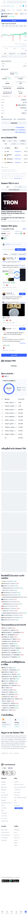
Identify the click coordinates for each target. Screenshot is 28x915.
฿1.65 (9, 662)
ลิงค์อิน (15, 840)
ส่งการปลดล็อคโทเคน (21, 129)
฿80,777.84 (11, 673)
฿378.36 (10, 686)
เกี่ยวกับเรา (16, 776)
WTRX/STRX (18, 155)
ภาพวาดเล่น (4, 813)
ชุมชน (15, 827)
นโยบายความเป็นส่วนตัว (19, 781)
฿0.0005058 (13, 649)
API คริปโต (3, 792)
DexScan (3, 794)
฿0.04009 (11, 640)
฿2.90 (7, 682)
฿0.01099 (11, 645)
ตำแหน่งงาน (17, 800)
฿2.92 (10, 691)
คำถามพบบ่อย (4, 832)
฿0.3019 (12, 671)
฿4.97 (9, 704)
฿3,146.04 (10, 675)
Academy (3, 776)
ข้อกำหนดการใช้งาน (19, 779)
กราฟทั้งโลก (4, 802)
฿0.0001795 (11, 700)
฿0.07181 (11, 669)
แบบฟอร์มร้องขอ (5, 827)
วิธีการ (15, 797)
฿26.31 (8, 695)
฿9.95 (10, 631)
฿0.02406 (13, 642)
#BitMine (4, 261)
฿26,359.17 (10, 677)
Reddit (15, 837)
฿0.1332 (10, 638)
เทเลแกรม (16, 829)
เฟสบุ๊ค (15, 835)
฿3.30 (9, 622)
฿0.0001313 (10, 689)
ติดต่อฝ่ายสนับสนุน (5, 829)
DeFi (15, 119)
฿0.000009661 (13, 627)
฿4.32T (8, 6)
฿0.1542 (10, 698)
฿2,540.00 (11, 680)
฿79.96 (12, 693)
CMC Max (3, 784)
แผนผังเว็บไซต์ (4, 815)
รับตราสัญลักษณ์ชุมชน (21, 132)
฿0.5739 (11, 624)
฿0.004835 (11, 651)
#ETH (20, 265)
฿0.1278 (11, 636)
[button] (14, 238)
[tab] (18, 54)
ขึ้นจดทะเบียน (4, 824)
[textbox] (16, 245)
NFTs (2, 805)
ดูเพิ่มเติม (24, 228)
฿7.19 (9, 684)
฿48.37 (10, 666)
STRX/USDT (18, 151)
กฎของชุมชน (17, 789)
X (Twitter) (16, 824)
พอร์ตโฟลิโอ (4, 807)
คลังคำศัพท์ (3, 835)
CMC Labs (3, 781)
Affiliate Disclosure (18, 178)
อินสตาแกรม (17, 832)
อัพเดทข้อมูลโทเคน (20, 127)
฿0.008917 (12, 647)
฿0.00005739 (10, 629)
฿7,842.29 (10, 702)
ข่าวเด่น (3, 787)
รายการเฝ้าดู (4, 810)
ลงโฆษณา (3, 779)
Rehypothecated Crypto (7, 119)
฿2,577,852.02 (11, 664)
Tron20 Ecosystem (21, 119)
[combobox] (14, 56)
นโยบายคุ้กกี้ (17, 787)
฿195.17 (11, 633)
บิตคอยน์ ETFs (4, 789)
